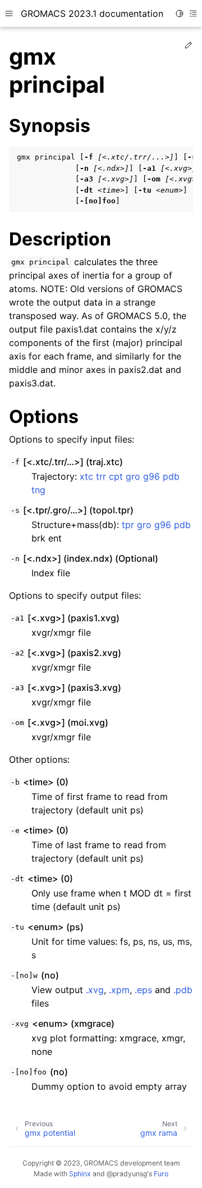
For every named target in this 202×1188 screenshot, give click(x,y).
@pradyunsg (127, 1173)
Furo (161, 1173)
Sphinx (80, 1173)
